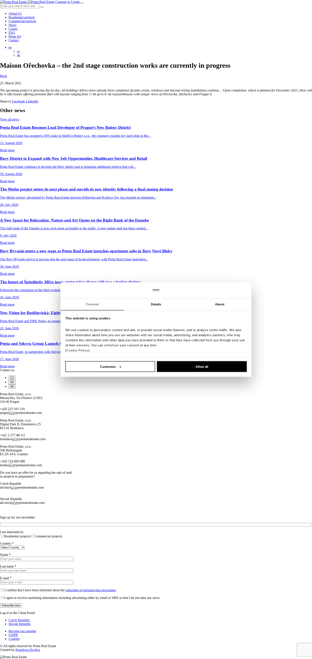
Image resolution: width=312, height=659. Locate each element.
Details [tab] (156, 304)
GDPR (13, 635)
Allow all (201, 366)
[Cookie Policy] (77, 350)
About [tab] (219, 304)
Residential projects (21, 17)
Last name (8, 566)
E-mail (5, 578)
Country (7, 543)
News (12, 25)
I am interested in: (12, 532)
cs (18, 51)
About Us (15, 13)
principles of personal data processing (91, 590)
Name (5, 554)
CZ (12, 377)
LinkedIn (32, 101)
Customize (108, 366)
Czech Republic (19, 620)
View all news (9, 119)
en (10, 47)
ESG (11, 32)
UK (12, 386)
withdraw (111, 345)
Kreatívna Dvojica (27, 650)
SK (12, 382)
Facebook (18, 101)
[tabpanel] (156, 403)
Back (3, 76)
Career (12, 29)
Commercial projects (22, 21)
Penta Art (14, 36)
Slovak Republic (19, 624)
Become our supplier (22, 631)
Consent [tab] (92, 304)
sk (18, 55)
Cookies (14, 639)
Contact (13, 40)
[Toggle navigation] (82, 3)
